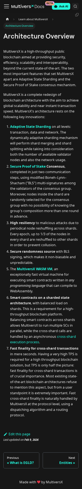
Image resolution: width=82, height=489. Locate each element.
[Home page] (7, 19)
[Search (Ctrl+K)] (75, 6)
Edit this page (19, 434)
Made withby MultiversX (41, 482)
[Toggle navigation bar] (6, 6)
